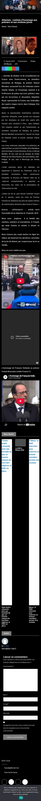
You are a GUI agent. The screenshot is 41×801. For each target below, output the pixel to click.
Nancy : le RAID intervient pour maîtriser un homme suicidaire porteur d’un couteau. (33, 614)
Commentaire (8, 666)
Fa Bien (6, 646)
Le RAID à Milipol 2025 (19, 449)
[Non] (38, 793)
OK (21, 798)
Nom (5, 695)
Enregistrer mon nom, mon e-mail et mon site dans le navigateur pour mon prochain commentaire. (19, 728)
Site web (6, 713)
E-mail (6, 704)
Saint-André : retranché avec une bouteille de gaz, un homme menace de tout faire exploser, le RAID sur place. (6, 616)
